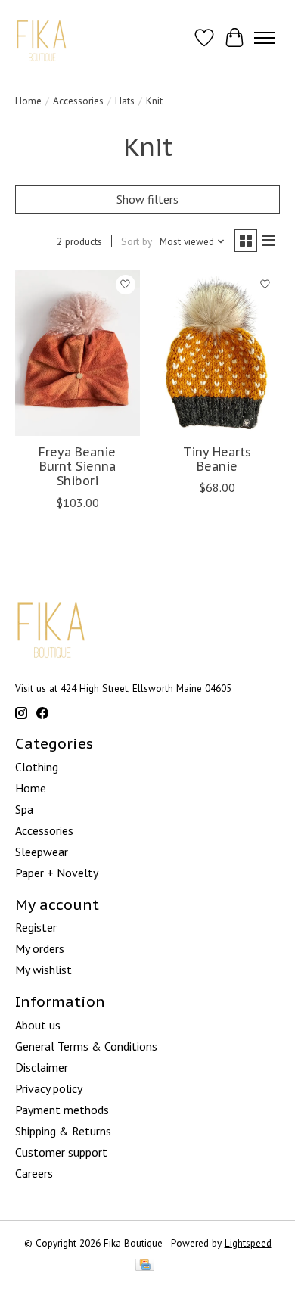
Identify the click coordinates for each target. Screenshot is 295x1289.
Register (36, 927)
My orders (39, 948)
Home (28, 100)
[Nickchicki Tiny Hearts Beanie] (217, 353)
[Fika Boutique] (42, 37)
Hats (125, 100)
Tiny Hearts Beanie (217, 459)
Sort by (136, 241)
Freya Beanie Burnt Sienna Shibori (77, 466)
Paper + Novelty (56, 872)
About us (38, 1024)
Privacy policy (48, 1088)
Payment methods (62, 1109)
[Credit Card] (144, 1266)
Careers (34, 1173)
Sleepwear (41, 851)
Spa (24, 809)
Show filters (147, 199)
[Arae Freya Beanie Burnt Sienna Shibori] (77, 353)
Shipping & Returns (63, 1130)
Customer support (61, 1152)
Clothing (36, 766)
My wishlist (43, 969)
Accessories (78, 100)
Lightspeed (248, 1243)
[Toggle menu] (265, 38)
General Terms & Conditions (86, 1046)
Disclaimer (41, 1067)
